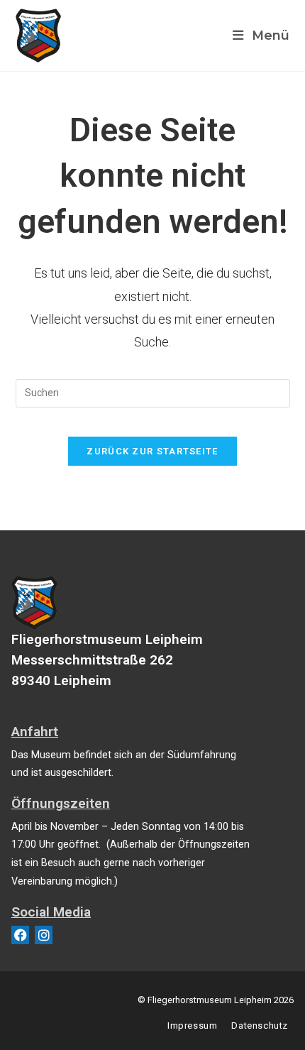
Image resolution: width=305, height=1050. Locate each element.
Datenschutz (259, 1025)
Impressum (192, 1025)
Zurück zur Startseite (152, 451)
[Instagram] (43, 935)
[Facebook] (20, 935)
